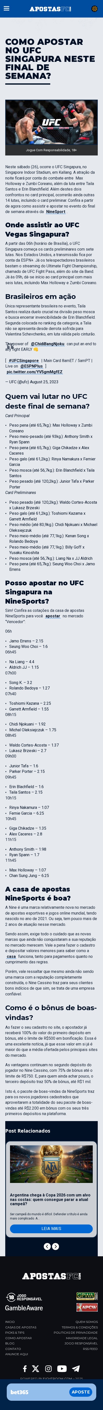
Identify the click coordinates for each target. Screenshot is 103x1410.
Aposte (81, 1392)
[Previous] (47, 1246)
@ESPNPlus (31, 366)
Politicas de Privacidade (76, 1332)
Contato (13, 1349)
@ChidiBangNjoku (47, 343)
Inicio (10, 1322)
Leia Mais (51, 1228)
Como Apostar (18, 1338)
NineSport (55, 211)
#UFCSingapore (24, 360)
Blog (9, 1343)
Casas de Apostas (20, 1327)
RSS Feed (90, 1349)
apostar (53, 616)
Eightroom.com (57, 1378)
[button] (6, 8)
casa (11, 956)
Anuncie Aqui (16, 1354)
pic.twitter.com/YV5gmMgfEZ (34, 372)
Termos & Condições (80, 1327)
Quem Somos (87, 1322)
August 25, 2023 (44, 382)
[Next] (55, 1246)
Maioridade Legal (82, 1338)
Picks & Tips (14, 1332)
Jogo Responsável (81, 1343)
